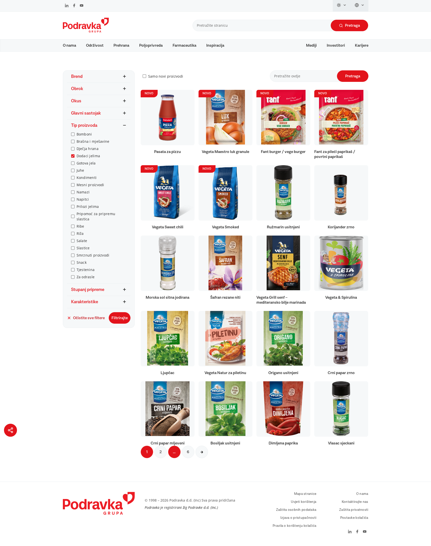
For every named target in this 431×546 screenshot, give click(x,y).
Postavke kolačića (354, 518)
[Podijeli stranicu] (10, 430)
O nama (69, 45)
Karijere (361, 45)
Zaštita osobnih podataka (296, 510)
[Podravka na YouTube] (81, 6)
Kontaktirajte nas (355, 502)
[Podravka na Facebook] (74, 6)
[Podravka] (86, 31)
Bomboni (84, 134)
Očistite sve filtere (89, 318)
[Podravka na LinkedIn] (67, 6)
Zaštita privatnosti (353, 510)
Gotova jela (86, 163)
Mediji (311, 45)
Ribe (80, 226)
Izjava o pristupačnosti (298, 518)
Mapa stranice (305, 494)
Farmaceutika (184, 45)
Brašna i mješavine (93, 141)
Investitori (336, 45)
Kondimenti (87, 177)
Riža (80, 233)
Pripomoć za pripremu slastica (96, 216)
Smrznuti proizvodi (93, 255)
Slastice (83, 248)
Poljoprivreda (151, 45)
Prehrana (121, 45)
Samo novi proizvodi (165, 76)
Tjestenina (86, 269)
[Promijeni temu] (342, 5)
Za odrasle (86, 276)
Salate (82, 240)
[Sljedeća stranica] (202, 452)
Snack (82, 262)
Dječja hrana (88, 148)
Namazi (83, 192)
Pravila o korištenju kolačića (294, 526)
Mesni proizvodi (90, 184)
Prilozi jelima (88, 206)
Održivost (95, 45)
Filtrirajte (119, 318)
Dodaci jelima (88, 155)
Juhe (80, 170)
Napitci (83, 199)
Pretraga (352, 25)
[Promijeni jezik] (359, 5)
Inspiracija (215, 45)
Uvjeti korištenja (304, 502)
